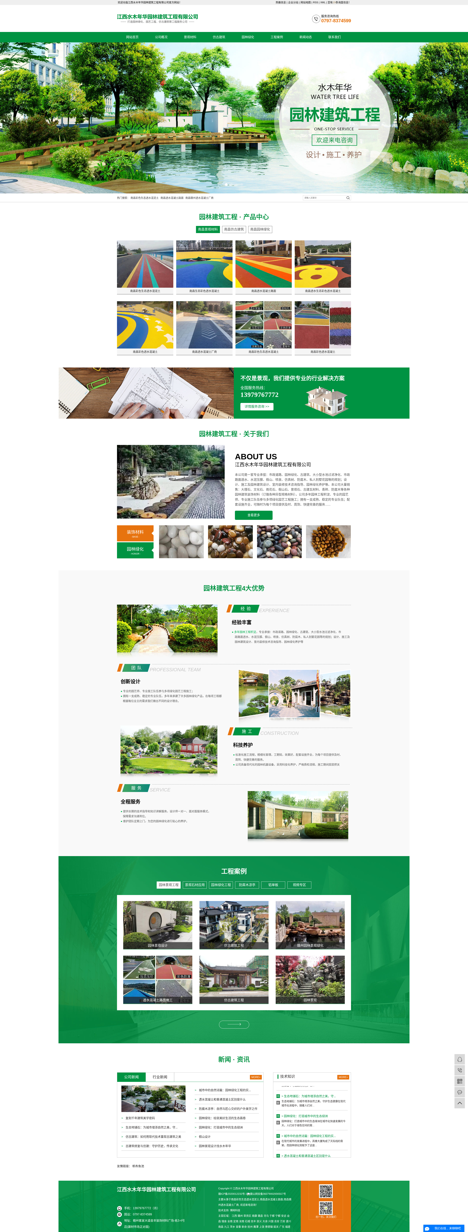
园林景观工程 (169, 885)
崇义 (259, 1221)
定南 (235, 1221)
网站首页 (132, 37)
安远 (283, 1215)
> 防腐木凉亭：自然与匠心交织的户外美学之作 (312, 1146)
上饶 (261, 1226)
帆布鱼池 (138, 1166)
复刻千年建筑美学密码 (140, 1118)
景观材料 (190, 37)
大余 (265, 1221)
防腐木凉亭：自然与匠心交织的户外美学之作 (227, 1108)
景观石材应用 (195, 885)
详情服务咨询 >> (257, 406)
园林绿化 (248, 37)
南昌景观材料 (208, 229)
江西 (234, 1215)
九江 (226, 1226)
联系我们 (334, 37)
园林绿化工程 (221, 885)
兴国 (270, 1221)
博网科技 (235, 1210)
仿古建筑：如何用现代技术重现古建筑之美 (153, 1136)
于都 (272, 1215)
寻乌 (266, 1215)
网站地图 (306, 2)
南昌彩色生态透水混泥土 (145, 197)
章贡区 (247, 1215)
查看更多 (254, 515)
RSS (315, 2)
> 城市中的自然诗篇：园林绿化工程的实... (309, 1106)
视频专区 (299, 885)
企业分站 (293, 2)
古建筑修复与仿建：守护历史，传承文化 (151, 1146)
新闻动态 (305, 37)
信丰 (253, 1221)
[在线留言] (459, 1092)
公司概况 (161, 37)
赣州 (240, 1215)
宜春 (238, 1226)
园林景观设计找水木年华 (214, 1146)
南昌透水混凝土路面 (172, 197)
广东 (281, 1226)
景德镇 (269, 1226)
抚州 (250, 1226)
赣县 (260, 1215)
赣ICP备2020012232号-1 (232, 1193)
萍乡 (232, 1226)
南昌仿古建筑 (234, 229)
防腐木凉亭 (247, 885)
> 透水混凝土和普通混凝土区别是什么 (306, 1126)
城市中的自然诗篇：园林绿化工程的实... (224, 1090)
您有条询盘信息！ (339, 2)
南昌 (220, 1226)
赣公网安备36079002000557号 (268, 1193)
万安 (282, 1221)
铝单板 (273, 885)
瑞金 (224, 1221)
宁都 (277, 1215)
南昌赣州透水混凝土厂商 (199, 197)
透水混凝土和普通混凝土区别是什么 (222, 1099)
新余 (244, 1226)
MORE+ (256, 1077)
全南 (230, 1221)
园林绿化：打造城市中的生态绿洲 (220, 1127)
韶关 (276, 1226)
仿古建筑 (219, 37)
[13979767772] (459, 1070)
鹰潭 (255, 1226)
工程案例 (277, 37)
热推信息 (281, 2)
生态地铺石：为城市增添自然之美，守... (151, 1127)
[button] (226, 184)
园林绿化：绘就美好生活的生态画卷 (222, 1118)
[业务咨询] (459, 1059)
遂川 (288, 1221)
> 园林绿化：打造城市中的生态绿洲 (305, 1086)
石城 (247, 1221)
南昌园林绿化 (260, 229)
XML (322, 2)
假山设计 (204, 1136)
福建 (287, 1226)
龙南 (241, 1221)
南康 (254, 1215)
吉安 (276, 1221)
